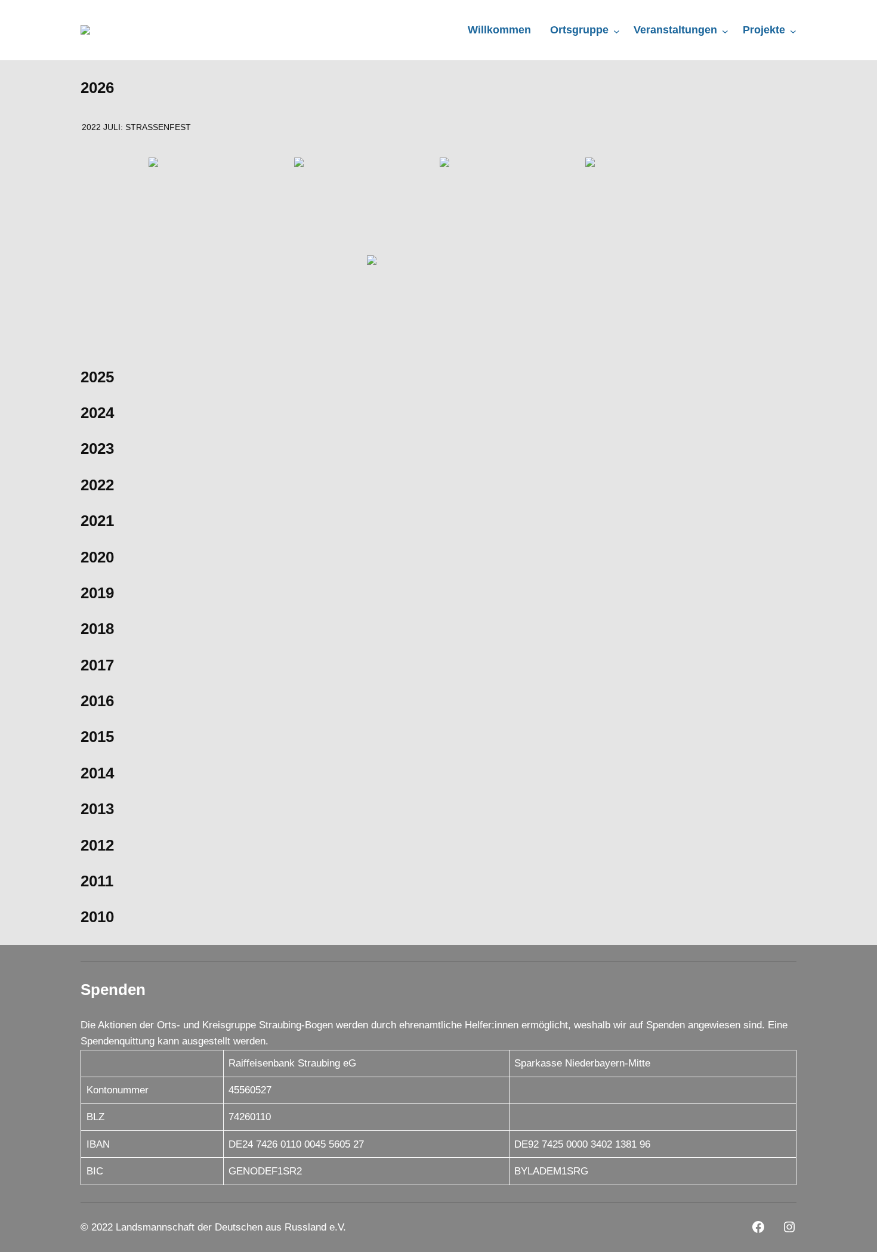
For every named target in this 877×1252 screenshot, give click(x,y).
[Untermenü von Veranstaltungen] (725, 31)
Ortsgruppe (579, 30)
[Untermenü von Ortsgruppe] (616, 31)
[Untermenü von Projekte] (793, 31)
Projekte (764, 30)
